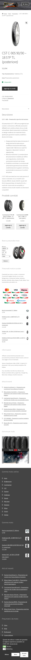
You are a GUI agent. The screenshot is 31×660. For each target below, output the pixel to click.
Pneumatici (15, 13)
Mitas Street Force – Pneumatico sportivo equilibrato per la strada (15, 414)
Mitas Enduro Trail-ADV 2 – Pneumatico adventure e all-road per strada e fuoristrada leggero (16, 393)
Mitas (5, 508)
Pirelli (6, 511)
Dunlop (6, 491)
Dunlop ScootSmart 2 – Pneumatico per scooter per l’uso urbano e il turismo (14, 388)
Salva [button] (15, 654)
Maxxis (6, 498)
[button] (26, 22)
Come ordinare (8, 635)
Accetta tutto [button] (24, 654)
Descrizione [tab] (5, 109)
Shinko (6, 515)
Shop (9, 13)
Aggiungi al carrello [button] (8, 226)
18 (5, 100)
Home (5, 13)
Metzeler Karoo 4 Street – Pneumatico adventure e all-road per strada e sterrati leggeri (15, 404)
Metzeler (7, 501)
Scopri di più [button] (13, 644)
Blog (5, 628)
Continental (7, 485)
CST (7, 100)
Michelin (6, 505)
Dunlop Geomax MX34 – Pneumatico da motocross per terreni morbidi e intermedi (15, 410)
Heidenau (7, 495)
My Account (7, 632)
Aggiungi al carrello (10, 88)
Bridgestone (8, 481)
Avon (5, 478)
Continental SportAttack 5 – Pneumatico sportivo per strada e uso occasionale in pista (16, 399)
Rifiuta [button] (7, 654)
